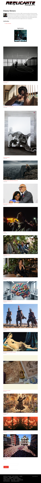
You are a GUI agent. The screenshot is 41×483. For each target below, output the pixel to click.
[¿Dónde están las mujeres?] (20, 446)
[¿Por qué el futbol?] (20, 64)
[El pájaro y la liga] (20, 403)
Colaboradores (20, 479)
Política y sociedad (17, 478)
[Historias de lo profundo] (20, 372)
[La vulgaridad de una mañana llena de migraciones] (20, 170)
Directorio (13, 479)
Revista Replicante (35, 476)
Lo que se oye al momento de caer (8, 431)
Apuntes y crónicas (7, 476)
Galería (20, 476)
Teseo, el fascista (8, 23)
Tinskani (4, 232)
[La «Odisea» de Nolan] (20, 316)
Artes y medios (15, 476)
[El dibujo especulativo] (20, 133)
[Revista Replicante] (20, 4)
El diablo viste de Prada (6, 278)
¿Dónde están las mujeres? (7, 458)
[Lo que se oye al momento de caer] (20, 424)
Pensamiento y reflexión (14, 477)
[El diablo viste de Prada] (20, 268)
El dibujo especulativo (6, 157)
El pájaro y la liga (5, 413)
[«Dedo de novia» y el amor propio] (20, 95)
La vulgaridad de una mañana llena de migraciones (10, 180)
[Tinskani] (20, 219)
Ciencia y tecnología (7, 478)
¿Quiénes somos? (6, 479)
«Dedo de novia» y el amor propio (8, 106)
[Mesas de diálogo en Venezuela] (20, 193)
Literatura (5, 477)
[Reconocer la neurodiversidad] (20, 290)
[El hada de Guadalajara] (20, 244)
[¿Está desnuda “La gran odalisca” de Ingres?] (20, 342)
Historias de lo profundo (6, 390)
